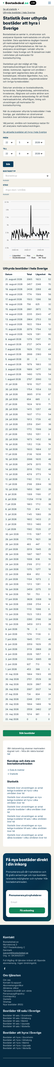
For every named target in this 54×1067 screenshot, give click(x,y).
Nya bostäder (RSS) (13, 1004)
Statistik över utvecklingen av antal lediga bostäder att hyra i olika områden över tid (25, 790)
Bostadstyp (9, 171)
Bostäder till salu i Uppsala (16, 1023)
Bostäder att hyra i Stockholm (18, 1037)
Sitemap (7, 1001)
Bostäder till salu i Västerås (16, 1026)
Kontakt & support (12, 982)
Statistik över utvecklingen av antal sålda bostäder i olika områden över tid (27, 836)
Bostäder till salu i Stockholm (17, 1015)
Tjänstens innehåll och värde (17, 990)
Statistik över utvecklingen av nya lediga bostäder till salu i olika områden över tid (26, 828)
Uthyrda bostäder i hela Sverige (19, 12)
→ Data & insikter (15, 770)
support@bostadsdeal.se (15, 953)
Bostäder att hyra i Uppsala (17, 1045)
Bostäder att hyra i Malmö (16, 1042)
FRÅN (5, 138)
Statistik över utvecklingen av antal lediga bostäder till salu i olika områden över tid (26, 819)
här (8, 754)
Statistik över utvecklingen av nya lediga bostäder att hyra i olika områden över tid (24, 800)
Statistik (7, 999)
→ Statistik (12, 774)
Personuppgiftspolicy (13, 993)
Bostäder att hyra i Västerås (17, 1048)
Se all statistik (10, 9)
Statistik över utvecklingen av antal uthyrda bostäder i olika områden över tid (26, 809)
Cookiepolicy (9, 996)
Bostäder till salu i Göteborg (17, 1018)
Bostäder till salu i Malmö (15, 1021)
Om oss (6, 980)
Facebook (4, 968)
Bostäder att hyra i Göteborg (17, 1040)
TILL (5, 149)
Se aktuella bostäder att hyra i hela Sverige (25, 132)
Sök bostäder (27, 733)
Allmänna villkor (11, 988)
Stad (5, 185)
